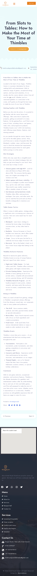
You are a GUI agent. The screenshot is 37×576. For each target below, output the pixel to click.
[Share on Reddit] (17, 405)
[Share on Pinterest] (19, 405)
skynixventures (22, 573)
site (10, 97)
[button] (14, 4)
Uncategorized (14, 402)
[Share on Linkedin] (14, 405)
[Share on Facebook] (9, 405)
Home (12, 49)
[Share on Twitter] (12, 405)
